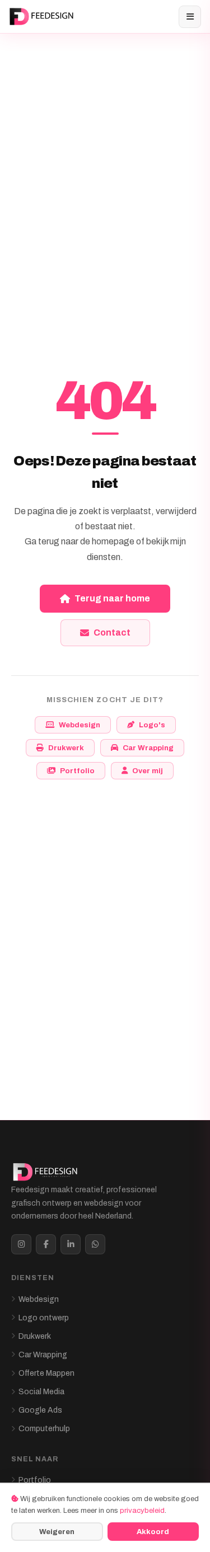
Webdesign (79, 725)
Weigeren (56, 1531)
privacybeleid (142, 1510)
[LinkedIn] (70, 1244)
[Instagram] (21, 1244)
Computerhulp (44, 1428)
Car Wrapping (148, 748)
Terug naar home (112, 598)
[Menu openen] (190, 17)
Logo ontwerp (43, 1318)
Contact (112, 632)
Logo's (152, 725)
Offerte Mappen (46, 1373)
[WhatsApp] (95, 1244)
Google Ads (40, 1410)
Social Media (41, 1392)
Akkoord (153, 1531)
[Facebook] (46, 1244)
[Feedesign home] (43, 17)
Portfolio (77, 770)
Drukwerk (66, 748)
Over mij (147, 770)
